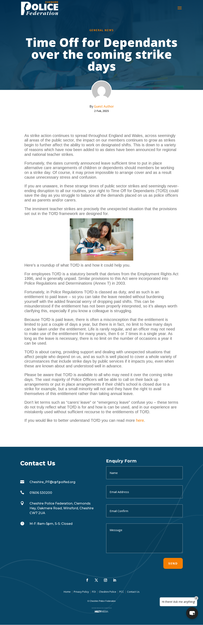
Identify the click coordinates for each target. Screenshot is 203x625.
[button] (192, 613)
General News (101, 30)
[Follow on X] (96, 580)
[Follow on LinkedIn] (114, 580)
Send (173, 563)
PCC (121, 591)
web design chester (102, 608)
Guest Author (104, 106)
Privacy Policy (81, 591)
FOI (94, 591)
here (140, 420)
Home (67, 591)
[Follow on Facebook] (87, 580)
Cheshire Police (107, 591)
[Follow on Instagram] (105, 580)
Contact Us (133, 591)
